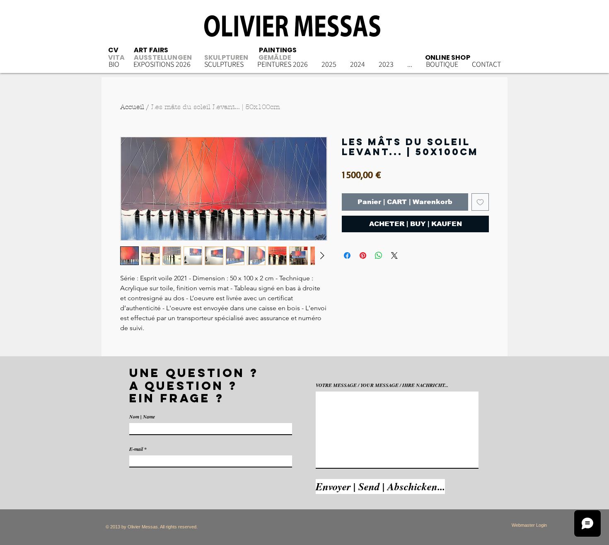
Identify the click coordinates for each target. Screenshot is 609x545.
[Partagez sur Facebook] (347, 255)
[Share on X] (394, 255)
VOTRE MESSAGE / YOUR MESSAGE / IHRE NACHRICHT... (382, 385)
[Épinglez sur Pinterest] (363, 255)
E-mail (136, 449)
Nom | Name (142, 416)
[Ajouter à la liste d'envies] (480, 202)
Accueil (132, 107)
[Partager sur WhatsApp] (379, 255)
